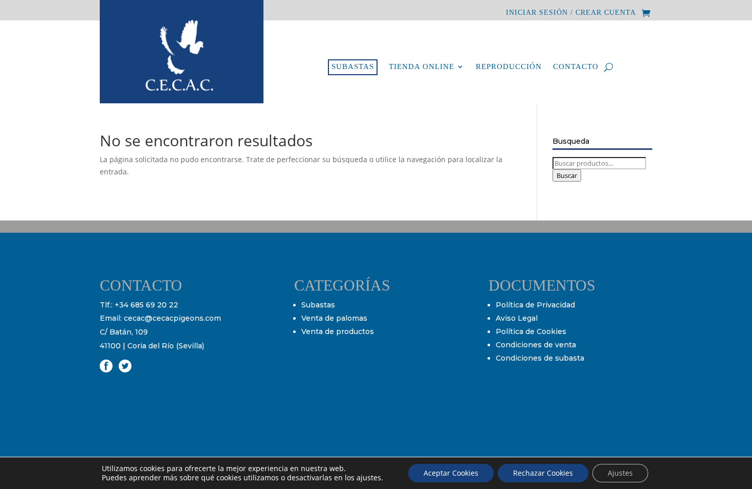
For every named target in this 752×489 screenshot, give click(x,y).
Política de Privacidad (535, 304)
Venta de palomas (334, 318)
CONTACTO (576, 67)
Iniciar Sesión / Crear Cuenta (571, 12)
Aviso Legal (517, 318)
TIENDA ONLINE (421, 67)
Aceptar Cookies (451, 473)
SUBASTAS (352, 66)
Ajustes (620, 473)
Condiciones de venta (536, 344)
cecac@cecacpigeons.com (172, 318)
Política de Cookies (531, 331)
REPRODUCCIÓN (509, 67)
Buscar (567, 175)
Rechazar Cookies (543, 473)
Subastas (318, 304)
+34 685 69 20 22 (146, 304)
